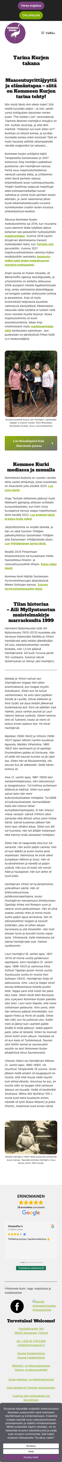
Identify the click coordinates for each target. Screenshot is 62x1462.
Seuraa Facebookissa (31, 1357)
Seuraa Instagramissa (31, 1353)
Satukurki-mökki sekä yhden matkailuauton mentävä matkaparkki (28, 260)
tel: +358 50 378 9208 (31, 1341)
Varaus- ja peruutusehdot (31, 1369)
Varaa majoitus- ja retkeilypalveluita (31, 1379)
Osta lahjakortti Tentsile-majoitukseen (31, 1387)
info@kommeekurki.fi (31, 1345)
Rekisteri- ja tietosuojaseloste (31, 1365)
